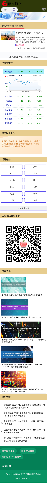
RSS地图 (29, 474)
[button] (44, 16)
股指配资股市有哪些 (11, 456)
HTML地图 (37, 474)
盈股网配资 (20, 45)
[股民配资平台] (12, 3)
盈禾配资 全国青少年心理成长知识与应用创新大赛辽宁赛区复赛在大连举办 (24, 439)
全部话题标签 (23, 208)
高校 (12, 193)
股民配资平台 (8, 451)
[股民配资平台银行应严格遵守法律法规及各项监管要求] (13, 284)
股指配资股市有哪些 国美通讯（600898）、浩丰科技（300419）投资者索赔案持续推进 (22, 365)
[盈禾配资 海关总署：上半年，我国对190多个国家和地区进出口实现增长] (21, 329)
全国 (12, 200)
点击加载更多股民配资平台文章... (23, 56)
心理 (12, 166)
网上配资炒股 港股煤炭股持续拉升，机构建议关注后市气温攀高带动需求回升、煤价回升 (23, 390)
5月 (11, 173)
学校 (35, 200)
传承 (35, 193)
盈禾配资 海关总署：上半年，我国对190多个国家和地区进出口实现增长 (24, 340)
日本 (35, 186)
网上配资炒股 (27, 451)
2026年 (12, 180)
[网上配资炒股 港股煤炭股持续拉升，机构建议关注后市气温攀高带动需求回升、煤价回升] (13, 379)
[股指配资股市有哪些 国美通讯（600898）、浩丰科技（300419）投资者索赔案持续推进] (17, 354)
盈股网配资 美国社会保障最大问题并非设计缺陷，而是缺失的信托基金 (23, 414)
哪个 (35, 180)
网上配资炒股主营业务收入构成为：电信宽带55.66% (21, 317)
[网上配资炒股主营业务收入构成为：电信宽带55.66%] (14, 307)
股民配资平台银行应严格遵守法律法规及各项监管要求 (22, 295)
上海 (35, 173)
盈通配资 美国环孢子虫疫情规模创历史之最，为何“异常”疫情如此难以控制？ (24, 406)
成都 (35, 166)
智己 (12, 186)
